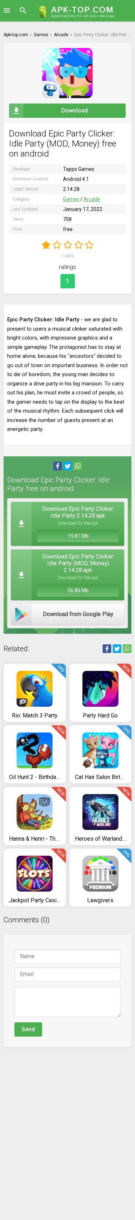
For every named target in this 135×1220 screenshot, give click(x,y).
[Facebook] (57, 466)
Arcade (92, 199)
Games (71, 199)
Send (28, 1029)
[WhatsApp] (77, 466)
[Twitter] (67, 466)
